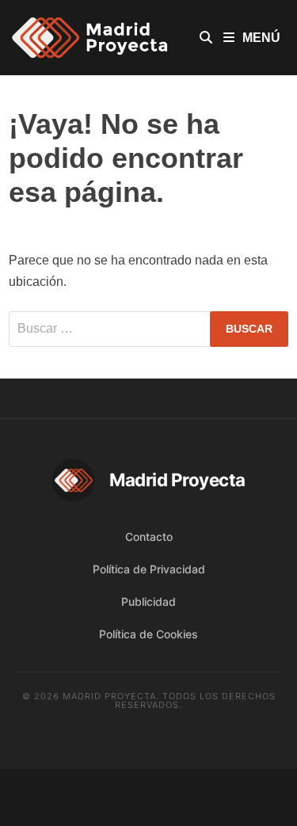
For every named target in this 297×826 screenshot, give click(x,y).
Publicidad (148, 601)
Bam (97, 803)
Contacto (149, 536)
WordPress (40, 803)
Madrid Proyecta (157, 790)
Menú (261, 37)
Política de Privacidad (149, 569)
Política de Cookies (148, 634)
